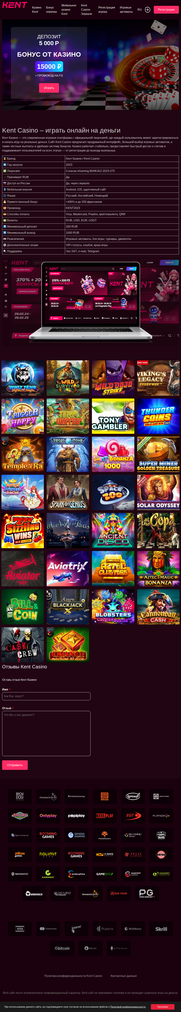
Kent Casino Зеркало (86, 9)
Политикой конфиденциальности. (128, 1006)
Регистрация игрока (106, 9)
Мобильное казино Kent (69, 9)
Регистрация (166, 9)
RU (140, 9)
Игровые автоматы (126, 9)
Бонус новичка (51, 9)
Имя (5, 689)
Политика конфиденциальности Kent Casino (73, 975)
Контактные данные (124, 975)
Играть (49, 88)
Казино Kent (36, 9)
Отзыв (6, 708)
